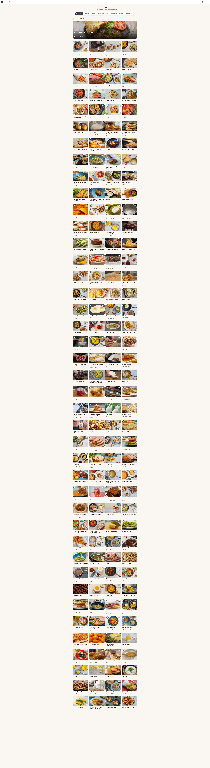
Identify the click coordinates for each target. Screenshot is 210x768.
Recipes (105, 1)
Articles (110, 1)
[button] (208, 2)
